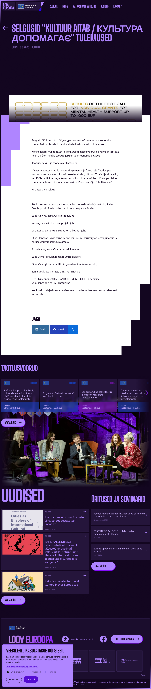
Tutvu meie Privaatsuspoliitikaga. (22, 666)
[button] (53, 6)
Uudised (105, 6)
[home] (17, 6)
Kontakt (117, 6)
